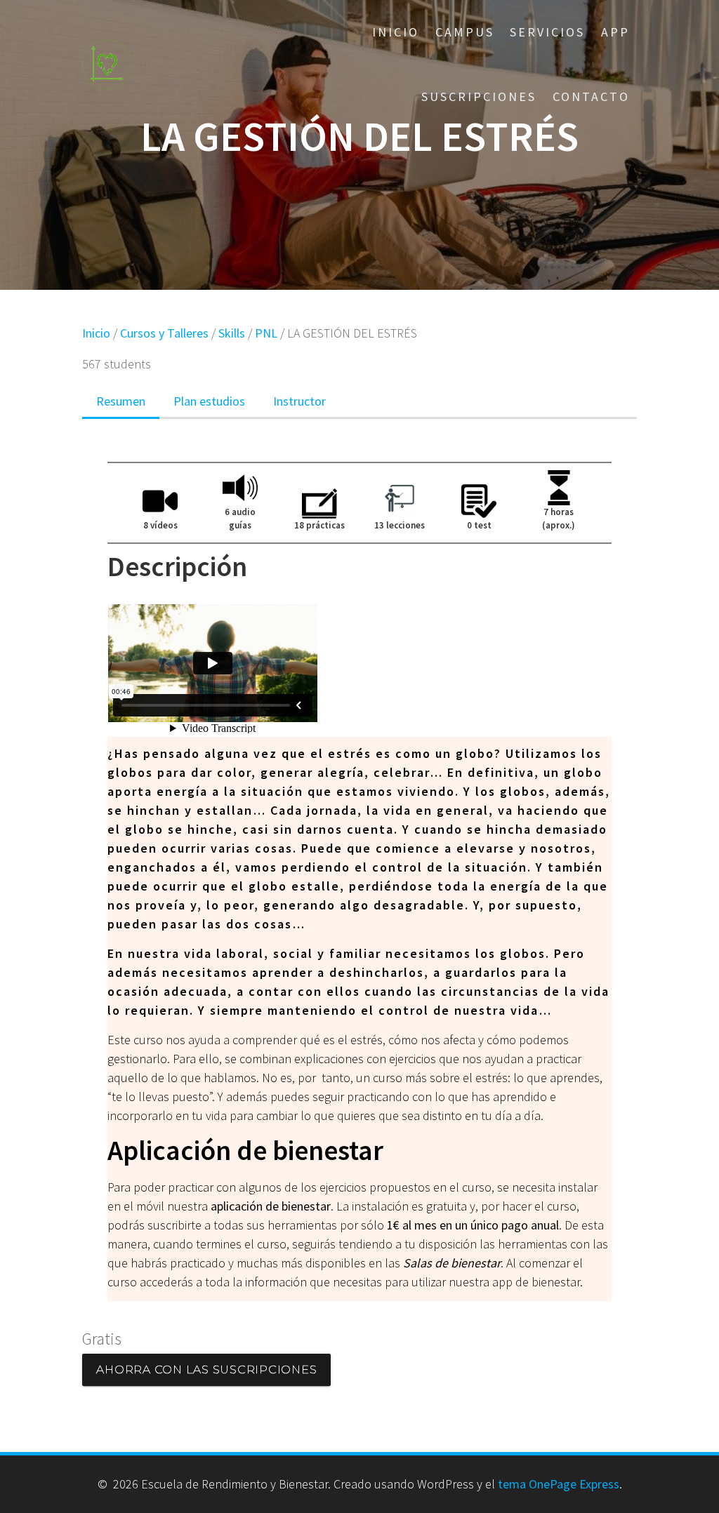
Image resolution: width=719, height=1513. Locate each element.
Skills (231, 333)
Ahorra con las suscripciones (206, 1369)
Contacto (591, 96)
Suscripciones (478, 96)
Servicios (547, 32)
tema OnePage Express (558, 1484)
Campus (464, 32)
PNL (266, 333)
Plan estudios (209, 401)
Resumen (120, 401)
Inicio (395, 32)
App (615, 32)
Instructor (299, 401)
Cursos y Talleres (164, 333)
